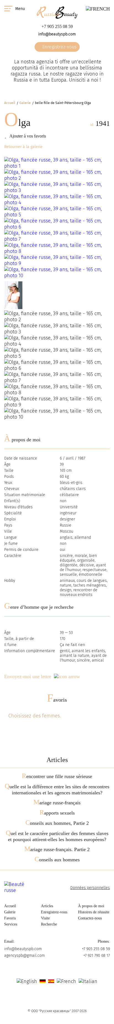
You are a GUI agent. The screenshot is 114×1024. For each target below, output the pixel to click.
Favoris (57, 700)
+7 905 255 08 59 (57, 26)
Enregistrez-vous (59, 47)
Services (10, 924)
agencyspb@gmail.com (24, 955)
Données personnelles (90, 887)
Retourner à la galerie (23, 146)
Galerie (25, 103)
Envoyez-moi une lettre (27, 676)
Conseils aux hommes (57, 859)
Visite (45, 918)
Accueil (9, 103)
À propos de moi (91, 906)
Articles (47, 906)
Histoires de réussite (93, 912)
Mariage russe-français (57, 802)
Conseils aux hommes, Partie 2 (57, 823)
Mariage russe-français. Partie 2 (57, 849)
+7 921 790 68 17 (96, 955)
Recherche (49, 924)
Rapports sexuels (57, 813)
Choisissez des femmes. (34, 716)
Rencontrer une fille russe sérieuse (57, 776)
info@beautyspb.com (57, 34)
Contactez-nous (90, 918)
